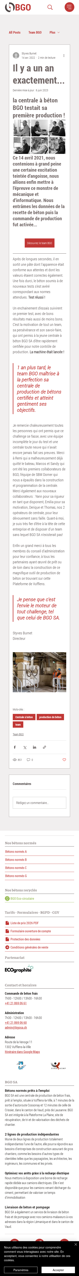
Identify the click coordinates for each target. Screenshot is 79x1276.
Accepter (58, 1270)
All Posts (14, 32)
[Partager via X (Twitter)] (25, 747)
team (18, 724)
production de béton (50, 717)
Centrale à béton (24, 717)
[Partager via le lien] (44, 747)
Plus (52, 32)
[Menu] (69, 7)
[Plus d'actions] (63, 55)
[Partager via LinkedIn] (34, 747)
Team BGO (35, 32)
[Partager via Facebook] (15, 747)
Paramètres (20, 1270)
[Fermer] (73, 1247)
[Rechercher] (50, 7)
